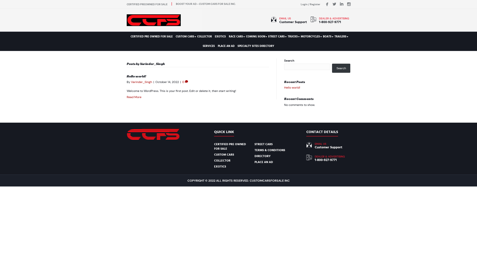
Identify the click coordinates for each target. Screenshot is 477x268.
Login (304, 4)
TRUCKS (293, 37)
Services (209, 46)
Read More (134, 97)
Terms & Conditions (270, 150)
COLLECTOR (204, 37)
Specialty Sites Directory (256, 46)
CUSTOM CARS (185, 37)
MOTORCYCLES (310, 37)
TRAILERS (340, 37)
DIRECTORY (263, 156)
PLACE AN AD (226, 46)
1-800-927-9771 (330, 22)
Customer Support (293, 22)
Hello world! (136, 76)
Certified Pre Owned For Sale (152, 37)
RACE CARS (236, 37)
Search (289, 61)
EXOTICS (220, 37)
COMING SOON (255, 37)
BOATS (327, 37)
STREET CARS (276, 37)
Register (315, 4)
